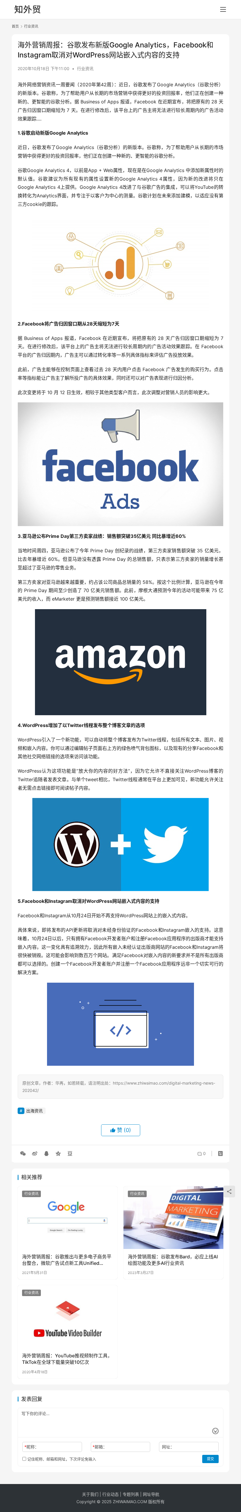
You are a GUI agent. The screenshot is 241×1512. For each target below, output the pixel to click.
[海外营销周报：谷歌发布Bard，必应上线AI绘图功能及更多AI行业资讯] (173, 1217)
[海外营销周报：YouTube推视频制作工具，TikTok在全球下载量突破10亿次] (68, 1316)
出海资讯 (34, 1110)
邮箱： (100, 1446)
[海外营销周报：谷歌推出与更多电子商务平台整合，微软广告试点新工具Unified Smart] (68, 1217)
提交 (210, 1459)
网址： (168, 1446)
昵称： (31, 1446)
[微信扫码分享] (23, 1153)
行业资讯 (85, 68)
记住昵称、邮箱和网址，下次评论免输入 (61, 1459)
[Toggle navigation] (223, 9)
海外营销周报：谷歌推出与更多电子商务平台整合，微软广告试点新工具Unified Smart (66, 1260)
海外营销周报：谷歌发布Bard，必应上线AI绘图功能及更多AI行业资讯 (173, 1260)
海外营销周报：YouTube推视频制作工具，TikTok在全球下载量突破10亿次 (67, 1359)
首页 (15, 26)
